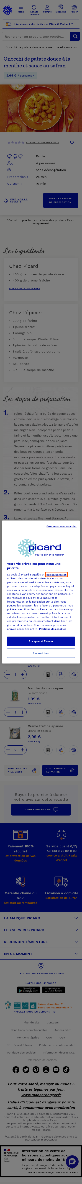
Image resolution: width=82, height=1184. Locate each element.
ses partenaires (56, 574)
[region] (41, 592)
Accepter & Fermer (41, 641)
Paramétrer (41, 653)
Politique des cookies (52, 628)
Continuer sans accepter (61, 525)
